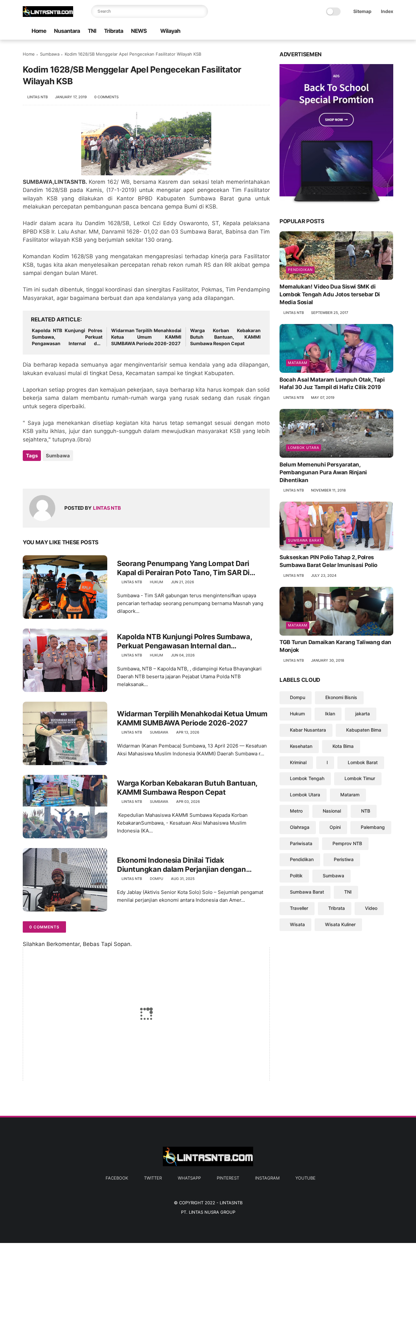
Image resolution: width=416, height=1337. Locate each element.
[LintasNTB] (48, 15)
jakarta (362, 713)
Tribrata (113, 31)
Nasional (332, 811)
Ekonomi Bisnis (341, 697)
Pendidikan (300, 270)
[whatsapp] (358, 31)
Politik (296, 875)
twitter (153, 1178)
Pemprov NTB (347, 843)
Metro (296, 811)
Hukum (156, 582)
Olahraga (299, 827)
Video (371, 908)
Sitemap (362, 11)
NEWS (139, 31)
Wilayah (170, 31)
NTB (365, 811)
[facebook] (338, 31)
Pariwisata (301, 843)
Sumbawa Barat (305, 540)
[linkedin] (80, 473)
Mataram (297, 362)
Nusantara (67, 31)
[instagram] (379, 31)
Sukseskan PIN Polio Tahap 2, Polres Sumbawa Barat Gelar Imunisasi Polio (328, 561)
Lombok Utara (303, 447)
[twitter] (348, 31)
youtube (305, 1178)
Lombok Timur (359, 778)
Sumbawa (49, 54)
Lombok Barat (363, 762)
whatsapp (189, 1178)
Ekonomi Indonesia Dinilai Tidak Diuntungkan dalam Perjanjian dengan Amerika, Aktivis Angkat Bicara (181, 865)
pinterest (228, 1178)
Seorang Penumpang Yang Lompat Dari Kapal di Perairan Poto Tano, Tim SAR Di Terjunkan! (183, 568)
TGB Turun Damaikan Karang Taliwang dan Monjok (335, 646)
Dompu (156, 878)
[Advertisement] (195, 1288)
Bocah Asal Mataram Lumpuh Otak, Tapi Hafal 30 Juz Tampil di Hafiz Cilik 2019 (332, 383)
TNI (92, 31)
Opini (335, 827)
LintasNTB (231, 1202)
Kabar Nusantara (308, 730)
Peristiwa (344, 859)
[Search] (201, 11)
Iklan (330, 713)
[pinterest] (369, 31)
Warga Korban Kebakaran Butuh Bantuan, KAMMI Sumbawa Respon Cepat (225, 337)
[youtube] (390, 31)
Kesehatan (301, 746)
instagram (267, 1178)
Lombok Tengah (307, 778)
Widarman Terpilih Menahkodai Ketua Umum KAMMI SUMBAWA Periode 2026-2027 (146, 337)
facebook (117, 1178)
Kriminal (298, 762)
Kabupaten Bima (363, 730)
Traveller (299, 908)
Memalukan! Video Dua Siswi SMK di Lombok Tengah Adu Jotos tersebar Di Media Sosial (330, 295)
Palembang (373, 827)
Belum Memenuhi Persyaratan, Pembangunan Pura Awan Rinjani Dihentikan (323, 472)
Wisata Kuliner (340, 924)
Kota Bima (343, 746)
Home (39, 31)
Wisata (297, 924)
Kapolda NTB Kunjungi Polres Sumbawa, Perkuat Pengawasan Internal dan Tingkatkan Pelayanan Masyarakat (67, 337)
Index (387, 11)
